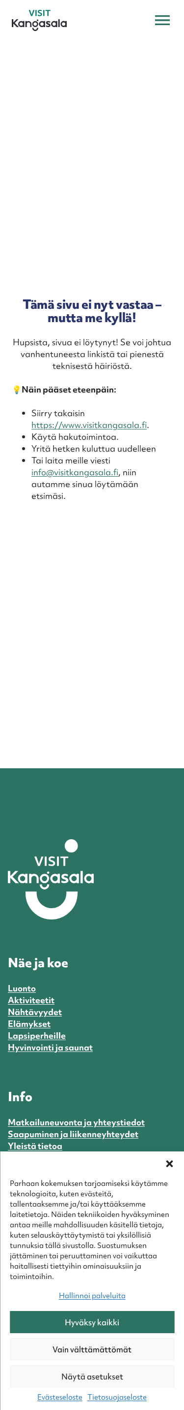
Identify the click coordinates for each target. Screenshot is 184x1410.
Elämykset (29, 1023)
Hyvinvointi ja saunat (50, 1047)
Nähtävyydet (35, 1011)
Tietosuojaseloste (117, 1397)
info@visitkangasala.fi (74, 472)
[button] (169, 1164)
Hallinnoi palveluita (92, 1296)
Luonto (22, 988)
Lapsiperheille (37, 1035)
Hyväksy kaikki (92, 1322)
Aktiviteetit (31, 1000)
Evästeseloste (59, 1397)
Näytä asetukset (92, 1376)
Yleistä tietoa (35, 1145)
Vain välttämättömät (92, 1349)
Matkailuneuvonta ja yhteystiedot (76, 1122)
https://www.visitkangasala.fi (89, 424)
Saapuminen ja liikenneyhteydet (73, 1134)
